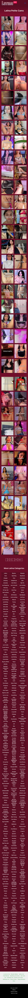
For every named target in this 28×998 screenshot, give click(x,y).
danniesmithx (7, 413)
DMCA (14, 989)
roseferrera (20, 547)
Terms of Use (14, 993)
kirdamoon (7, 53)
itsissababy (7, 247)
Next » (20, 559)
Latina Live (21, 974)
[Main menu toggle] (25, 3)
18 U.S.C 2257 (14, 988)
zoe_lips (7, 23)
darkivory (7, 366)
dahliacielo (7, 68)
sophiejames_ (20, 172)
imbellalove (20, 23)
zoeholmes (20, 518)
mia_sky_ (7, 276)
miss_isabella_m (8, 112)
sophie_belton (20, 503)
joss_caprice (7, 443)
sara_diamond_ (7, 142)
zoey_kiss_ (20, 351)
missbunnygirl (7, 383)
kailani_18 (7, 306)
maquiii (20, 488)
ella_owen (20, 458)
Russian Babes (14, 974)
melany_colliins (21, 187)
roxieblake (20, 276)
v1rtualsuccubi (20, 321)
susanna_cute (7, 172)
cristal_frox (7, 202)
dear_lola (20, 383)
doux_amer (20, 473)
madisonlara (7, 488)
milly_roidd (7, 473)
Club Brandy (6, 975)
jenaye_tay (7, 336)
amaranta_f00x (21, 306)
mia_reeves (20, 532)
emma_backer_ (20, 413)
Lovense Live (6, 974)
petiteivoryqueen (21, 142)
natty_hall (20, 261)
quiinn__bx (7, 127)
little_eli (7, 547)
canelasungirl (7, 428)
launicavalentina (21, 232)
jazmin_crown (20, 112)
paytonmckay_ (7, 187)
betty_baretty (20, 247)
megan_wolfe (7, 261)
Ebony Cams (13, 979)
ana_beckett (20, 398)
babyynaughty (7, 351)
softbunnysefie (21, 83)
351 (16, 559)
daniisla (7, 518)
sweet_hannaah (21, 202)
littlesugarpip (20, 98)
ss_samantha (20, 443)
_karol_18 (20, 428)
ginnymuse (20, 157)
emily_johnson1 (8, 532)
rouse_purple (7, 38)
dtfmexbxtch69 (8, 98)
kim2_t (7, 398)
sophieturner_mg (8, 458)
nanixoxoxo (20, 291)
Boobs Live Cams (18, 977)
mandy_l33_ (7, 503)
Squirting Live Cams (15, 975)
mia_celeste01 (20, 366)
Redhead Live (6, 979)
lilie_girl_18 (20, 68)
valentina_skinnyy (8, 291)
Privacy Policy (14, 991)
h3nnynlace (7, 217)
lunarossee (20, 336)
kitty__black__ (20, 38)
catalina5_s (7, 321)
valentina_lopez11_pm (10, 232)
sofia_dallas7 (20, 127)
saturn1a (7, 83)
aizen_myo (7, 157)
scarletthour (20, 53)
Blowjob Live (10, 977)
